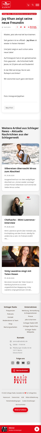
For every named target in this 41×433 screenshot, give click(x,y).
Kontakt (10, 317)
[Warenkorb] (28, 5)
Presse (30, 316)
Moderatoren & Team (10, 320)
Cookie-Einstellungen (28, 401)
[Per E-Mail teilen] (24, 27)
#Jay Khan (9, 108)
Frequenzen (10, 311)
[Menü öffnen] (37, 5)
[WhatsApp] (28, 363)
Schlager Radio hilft (30, 323)
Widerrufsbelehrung (32, 397)
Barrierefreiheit (22, 370)
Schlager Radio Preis (30, 326)
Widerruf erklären (20, 410)
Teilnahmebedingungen (13, 401)
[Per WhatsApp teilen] (21, 27)
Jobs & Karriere (30, 320)
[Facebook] (18, 363)
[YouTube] (23, 363)
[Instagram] (13, 363)
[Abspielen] (36, 429)
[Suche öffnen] (33, 5)
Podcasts (10, 314)
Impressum (6, 397)
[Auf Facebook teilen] (17, 27)
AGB (22, 397)
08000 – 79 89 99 (19, 345)
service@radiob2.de (20, 341)
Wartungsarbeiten (10, 327)
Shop (10, 324)
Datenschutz (15, 397)
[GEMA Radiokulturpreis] (20, 379)
